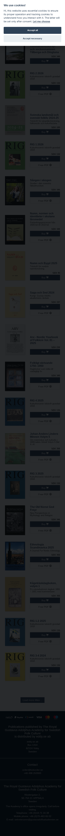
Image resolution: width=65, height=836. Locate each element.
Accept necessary (32, 38)
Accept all (32, 30)
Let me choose (41, 21)
